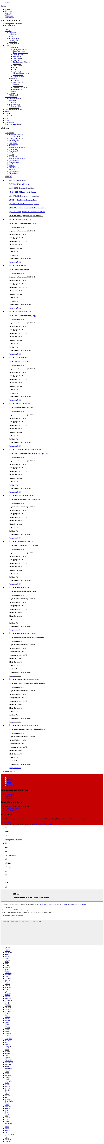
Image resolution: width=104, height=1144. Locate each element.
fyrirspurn (12, 262)
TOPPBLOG (38, 824)
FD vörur (16, 67)
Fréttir (7, 111)
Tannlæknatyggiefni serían (21, 62)
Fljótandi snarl (17, 89)
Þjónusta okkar (13, 40)
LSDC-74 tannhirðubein (19, 269)
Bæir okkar (12, 100)
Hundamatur (13, 91)
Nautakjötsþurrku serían (20, 53)
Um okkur (8, 31)
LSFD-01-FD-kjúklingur (19, 184)
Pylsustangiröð (17, 58)
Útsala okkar (13, 42)
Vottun (11, 36)
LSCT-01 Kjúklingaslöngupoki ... (23, 200)
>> (11, 771)
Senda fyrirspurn (6, 822)
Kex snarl (16, 84)
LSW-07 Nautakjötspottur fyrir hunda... (26, 216)
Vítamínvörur (17, 56)
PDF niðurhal (13, 95)
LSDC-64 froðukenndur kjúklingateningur (27, 729)
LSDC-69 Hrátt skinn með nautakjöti (24, 499)
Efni (10, 115)
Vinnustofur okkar (15, 104)
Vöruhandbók (9, 794)
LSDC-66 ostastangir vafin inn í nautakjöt (26, 637)
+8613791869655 (10, 810)
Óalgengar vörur (18, 76)
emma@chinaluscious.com (13, 808)
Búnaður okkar (14, 108)
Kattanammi (13, 78)
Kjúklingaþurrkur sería (20, 49)
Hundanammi (13, 47)
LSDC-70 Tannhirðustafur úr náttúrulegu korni (29, 453)
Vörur (7, 45)
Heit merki (8, 796)
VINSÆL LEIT (48, 824)
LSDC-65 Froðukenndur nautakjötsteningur (27, 683)
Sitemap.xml (9, 798)
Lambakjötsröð (18, 54)
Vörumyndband (14, 44)
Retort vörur (17, 71)
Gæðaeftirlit (13, 34)
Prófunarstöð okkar (15, 106)
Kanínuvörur (17, 64)
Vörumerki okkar (14, 38)
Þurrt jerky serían (18, 82)
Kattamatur (12, 93)
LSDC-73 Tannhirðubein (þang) (22, 315)
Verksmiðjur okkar (11, 97)
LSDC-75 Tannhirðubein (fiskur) (22, 224)
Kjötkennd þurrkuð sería (21, 73)
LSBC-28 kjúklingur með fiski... (22, 192)
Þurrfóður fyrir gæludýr (20, 87)
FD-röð (15, 69)
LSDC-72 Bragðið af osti (19, 361)
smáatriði (18, 262)
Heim (6, 29)
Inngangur (12, 33)
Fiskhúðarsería (17, 65)
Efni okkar (12, 102)
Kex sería (16, 60)
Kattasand (16, 80)
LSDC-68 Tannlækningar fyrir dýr (23, 545)
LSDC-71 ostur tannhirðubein (21, 407)
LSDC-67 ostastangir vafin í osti (22, 591)
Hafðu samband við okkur (13, 109)
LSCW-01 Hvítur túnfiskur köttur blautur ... (27, 208)
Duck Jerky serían (19, 51)
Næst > (8, 771)
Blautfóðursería (18, 75)
